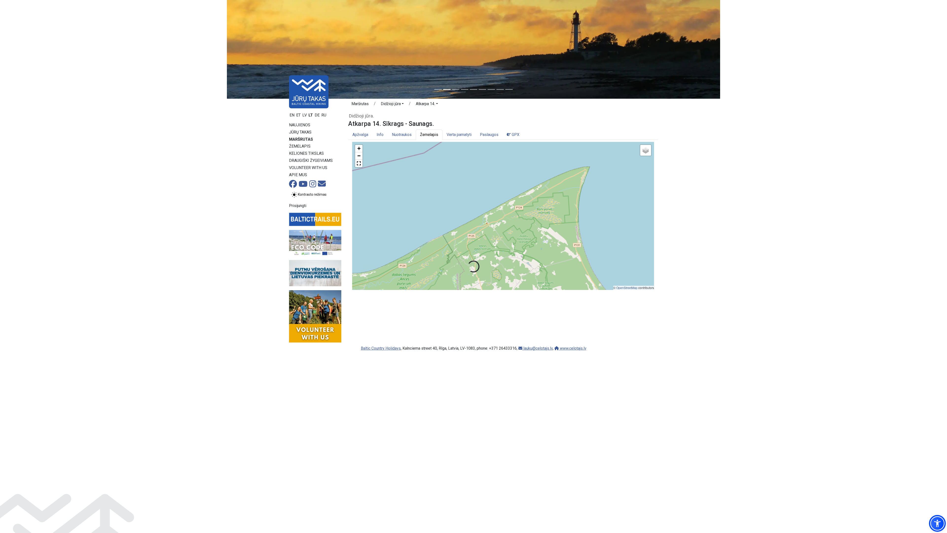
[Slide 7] (491, 89)
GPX (515, 134)
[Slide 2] (447, 89)
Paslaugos (489, 134)
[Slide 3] (455, 89)
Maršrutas (301, 139)
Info (380, 134)
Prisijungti (297, 205)
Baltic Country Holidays (381, 348)
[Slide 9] (509, 89)
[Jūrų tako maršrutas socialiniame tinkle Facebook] (293, 185)
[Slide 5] (473, 89)
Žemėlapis (299, 146)
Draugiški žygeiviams (311, 160)
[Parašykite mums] (322, 185)
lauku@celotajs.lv (537, 348)
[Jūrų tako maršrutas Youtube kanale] (303, 185)
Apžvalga (360, 134)
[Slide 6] (482, 89)
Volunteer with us (308, 167)
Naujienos (299, 125)
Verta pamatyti (459, 134)
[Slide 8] (500, 89)
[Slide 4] (464, 89)
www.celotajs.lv (572, 348)
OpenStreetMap (626, 288)
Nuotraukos (402, 134)
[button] (392, 105)
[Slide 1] (438, 89)
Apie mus (298, 174)
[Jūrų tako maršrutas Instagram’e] (312, 185)
